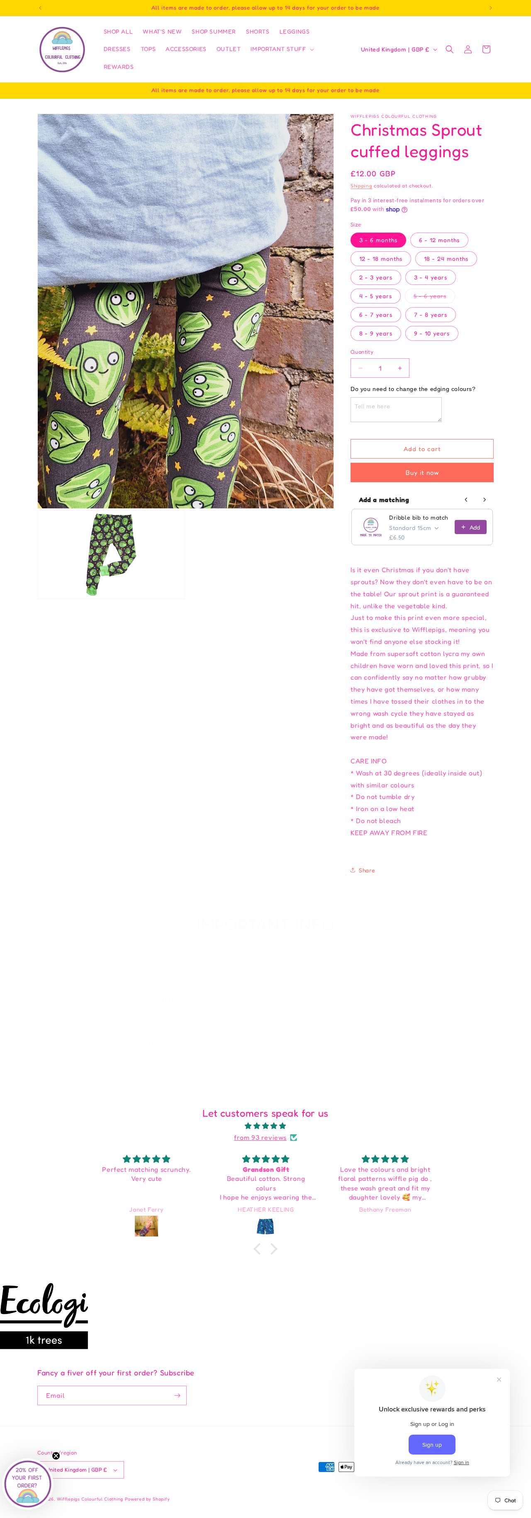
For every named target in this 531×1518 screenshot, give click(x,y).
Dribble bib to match (418, 517)
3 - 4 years (430, 277)
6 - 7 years (375, 314)
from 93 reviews (260, 1137)
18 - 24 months (446, 258)
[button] (281, 49)
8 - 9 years (375, 333)
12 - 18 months (380, 258)
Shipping (362, 185)
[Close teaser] (56, 1456)
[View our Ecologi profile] (44, 1316)
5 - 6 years (434, 298)
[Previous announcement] (40, 8)
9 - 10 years (432, 333)
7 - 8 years (430, 314)
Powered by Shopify (147, 1499)
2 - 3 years (375, 277)
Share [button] (367, 870)
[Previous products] (466, 499)
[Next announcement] (491, 8)
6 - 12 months (439, 239)
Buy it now (422, 472)
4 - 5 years (375, 295)
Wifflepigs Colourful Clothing (91, 1499)
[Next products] (484, 499)
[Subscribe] (177, 1395)
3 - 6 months (378, 239)
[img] (265, 1126)
